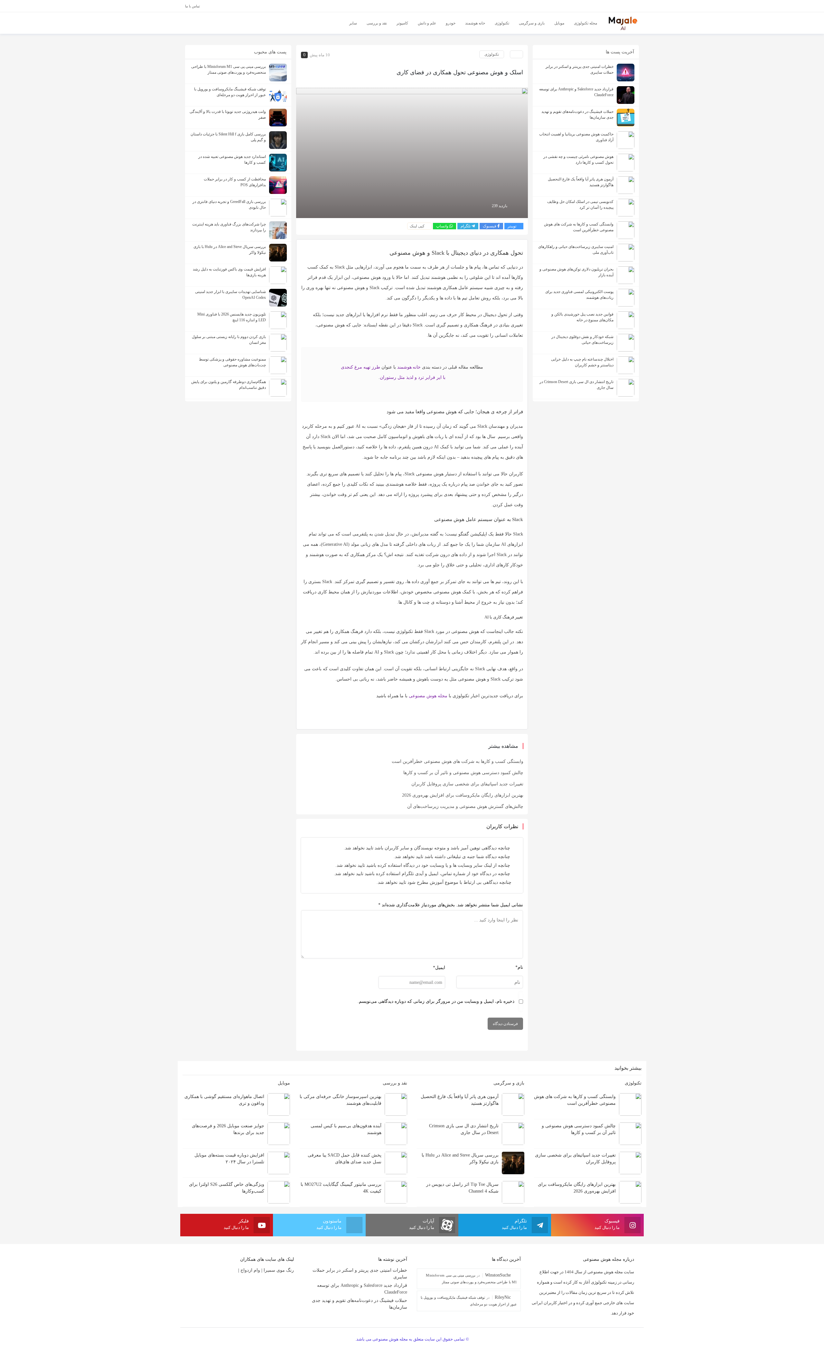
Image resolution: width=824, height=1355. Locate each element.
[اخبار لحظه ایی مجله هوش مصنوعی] (623, 22)
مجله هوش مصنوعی (428, 695)
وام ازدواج (250, 1270)
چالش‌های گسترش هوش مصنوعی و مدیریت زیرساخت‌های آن (465, 806)
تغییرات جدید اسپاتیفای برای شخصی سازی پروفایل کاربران (467, 784)
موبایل (283, 1083)
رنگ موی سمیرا (279, 1270)
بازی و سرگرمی (508, 1083)
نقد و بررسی (394, 1083)
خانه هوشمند (409, 367)
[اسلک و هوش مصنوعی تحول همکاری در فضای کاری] (412, 152)
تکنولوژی (491, 54)
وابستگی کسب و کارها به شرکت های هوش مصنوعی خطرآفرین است (457, 761)
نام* (519, 967)
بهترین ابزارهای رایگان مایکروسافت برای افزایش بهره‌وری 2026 (462, 795)
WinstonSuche (498, 1275)
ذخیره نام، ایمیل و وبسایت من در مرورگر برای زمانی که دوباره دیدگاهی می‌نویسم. (436, 1001)
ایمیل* (439, 967)
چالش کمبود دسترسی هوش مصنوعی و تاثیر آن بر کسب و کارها (463, 772)
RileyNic (503, 1297)
